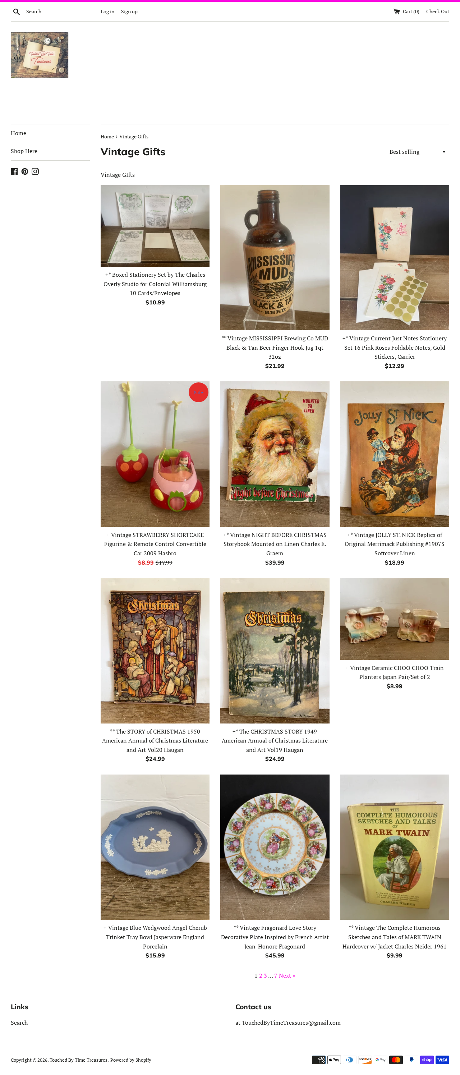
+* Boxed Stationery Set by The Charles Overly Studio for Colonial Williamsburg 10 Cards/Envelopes (155, 284)
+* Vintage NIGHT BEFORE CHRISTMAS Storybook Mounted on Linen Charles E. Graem (275, 544)
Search (19, 1022)
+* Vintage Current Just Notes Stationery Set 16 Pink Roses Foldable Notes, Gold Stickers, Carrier (394, 347)
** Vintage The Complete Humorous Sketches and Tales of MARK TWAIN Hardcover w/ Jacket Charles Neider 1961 (394, 937)
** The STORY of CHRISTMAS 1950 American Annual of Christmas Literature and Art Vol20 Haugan (155, 740)
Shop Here (24, 151)
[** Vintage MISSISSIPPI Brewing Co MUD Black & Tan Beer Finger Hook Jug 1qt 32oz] (274, 257)
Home (18, 133)
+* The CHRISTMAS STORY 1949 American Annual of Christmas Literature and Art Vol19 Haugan (275, 740)
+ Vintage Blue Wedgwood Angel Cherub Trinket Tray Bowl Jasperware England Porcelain (155, 937)
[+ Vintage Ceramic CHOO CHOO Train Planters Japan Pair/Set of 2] (394, 619)
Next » (287, 975)
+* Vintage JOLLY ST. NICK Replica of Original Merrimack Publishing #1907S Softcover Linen (395, 544)
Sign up (129, 11)
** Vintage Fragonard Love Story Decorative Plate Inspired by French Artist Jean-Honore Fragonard (275, 937)
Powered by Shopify (130, 1060)
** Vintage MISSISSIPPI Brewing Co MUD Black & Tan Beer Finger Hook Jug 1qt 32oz (274, 347)
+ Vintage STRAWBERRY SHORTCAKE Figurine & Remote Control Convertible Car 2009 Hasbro (155, 544)
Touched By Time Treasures (79, 1060)
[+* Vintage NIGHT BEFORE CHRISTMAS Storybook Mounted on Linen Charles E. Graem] (274, 454)
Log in (107, 11)
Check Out (437, 11)
